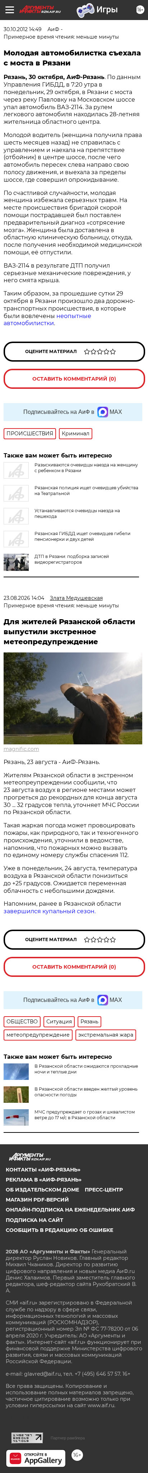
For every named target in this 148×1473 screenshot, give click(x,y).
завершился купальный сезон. (50, 911)
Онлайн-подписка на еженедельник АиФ (70, 1210)
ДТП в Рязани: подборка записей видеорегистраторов (71, 559)
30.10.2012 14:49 (23, 29)
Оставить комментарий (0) (74, 379)
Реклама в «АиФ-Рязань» (44, 1179)
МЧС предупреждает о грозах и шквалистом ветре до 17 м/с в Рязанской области (84, 1114)
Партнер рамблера (68, 1438)
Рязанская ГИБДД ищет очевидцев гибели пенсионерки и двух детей (82, 536)
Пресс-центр (104, 1189)
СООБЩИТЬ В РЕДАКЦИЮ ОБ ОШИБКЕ (59, 1230)
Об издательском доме (42, 1189)
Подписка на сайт (34, 1220)
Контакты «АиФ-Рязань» (43, 1169)
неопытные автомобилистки (47, 320)
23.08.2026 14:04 (24, 598)
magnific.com (21, 749)
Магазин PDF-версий (37, 1199)
